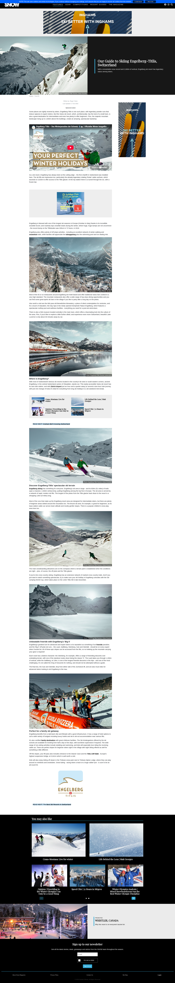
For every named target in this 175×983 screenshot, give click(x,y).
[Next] (133, 898)
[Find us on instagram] (168, 4)
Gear (68, 4)
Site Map (125, 975)
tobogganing (71, 234)
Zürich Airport (56, 386)
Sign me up (87, 966)
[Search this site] (172, 4)
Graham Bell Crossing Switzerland (56, 424)
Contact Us (90, 975)
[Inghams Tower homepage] (132, 130)
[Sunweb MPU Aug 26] (70, 203)
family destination (48, 740)
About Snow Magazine (18, 975)
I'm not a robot (89, 960)
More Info (150, 1)
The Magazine (116, 4)
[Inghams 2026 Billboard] (87, 22)
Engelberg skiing (35, 488)
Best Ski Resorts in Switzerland (58, 804)
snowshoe (33, 234)
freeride (99, 645)
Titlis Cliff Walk (93, 754)
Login (159, 975)
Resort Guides (98, 4)
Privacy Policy (54, 975)
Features (58, 4)
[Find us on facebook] (165, 4)
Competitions (80, 4)
